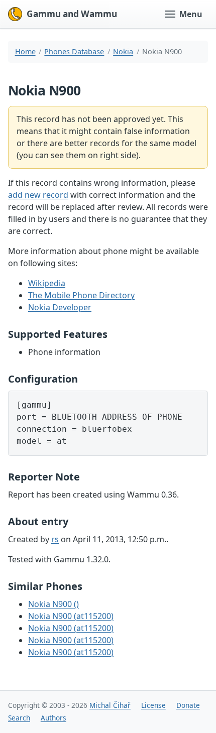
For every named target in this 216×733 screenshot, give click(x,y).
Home (25, 51)
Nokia (123, 51)
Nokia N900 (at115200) (71, 616)
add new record (38, 194)
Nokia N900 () (53, 603)
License (153, 705)
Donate (188, 705)
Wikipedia (46, 283)
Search (19, 717)
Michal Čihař (110, 705)
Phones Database (74, 51)
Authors (53, 717)
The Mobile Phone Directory (81, 295)
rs (55, 539)
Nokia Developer (59, 307)
